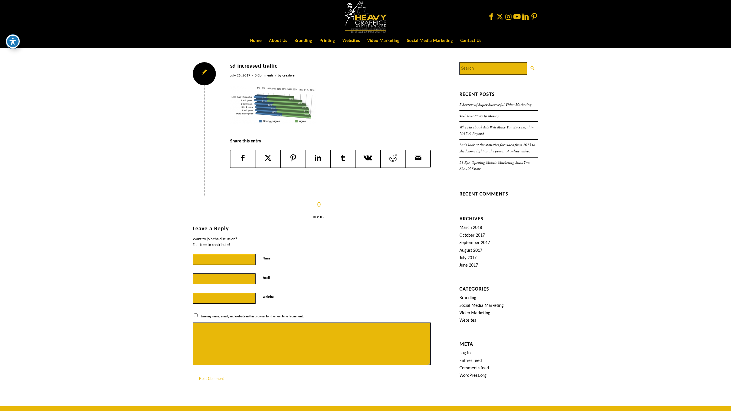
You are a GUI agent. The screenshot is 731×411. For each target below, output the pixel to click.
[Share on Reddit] (393, 159)
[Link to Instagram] (508, 17)
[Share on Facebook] (243, 159)
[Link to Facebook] (491, 17)
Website (268, 297)
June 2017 (468, 265)
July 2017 (468, 258)
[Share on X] (268, 159)
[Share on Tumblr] (343, 159)
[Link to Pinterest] (534, 17)
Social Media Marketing (481, 305)
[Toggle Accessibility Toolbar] (13, 41)
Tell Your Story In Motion (479, 115)
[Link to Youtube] (517, 17)
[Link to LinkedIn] (525, 17)
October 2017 (472, 235)
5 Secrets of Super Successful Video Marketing (495, 104)
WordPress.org (473, 375)
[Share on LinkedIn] (318, 159)
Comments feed (474, 368)
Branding (467, 298)
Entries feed (470, 360)
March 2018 (470, 227)
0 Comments (264, 75)
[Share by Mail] (418, 159)
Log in (465, 353)
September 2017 (474, 243)
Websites (467, 320)
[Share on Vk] (368, 159)
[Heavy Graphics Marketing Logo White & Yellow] (365, 17)
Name (268, 258)
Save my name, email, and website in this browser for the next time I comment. (252, 316)
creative (288, 75)
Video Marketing (474, 313)
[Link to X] (499, 17)
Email (267, 278)
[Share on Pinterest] (293, 159)
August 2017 (470, 250)
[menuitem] (255, 41)
